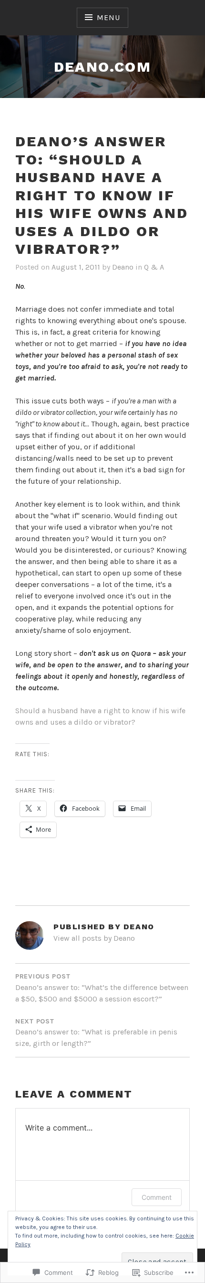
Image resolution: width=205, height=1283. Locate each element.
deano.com (103, 66)
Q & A (154, 267)
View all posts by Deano (94, 938)
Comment (157, 1197)
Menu (108, 17)
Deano (122, 267)
